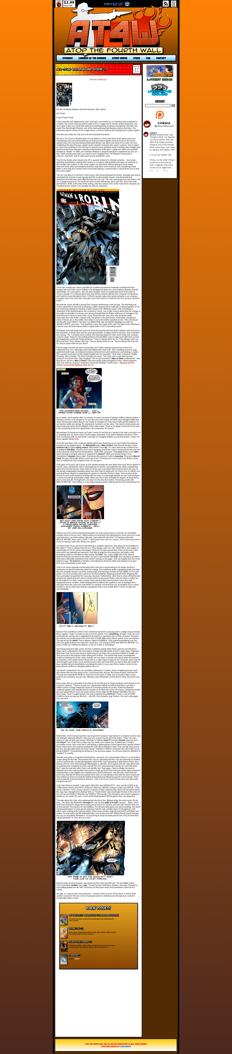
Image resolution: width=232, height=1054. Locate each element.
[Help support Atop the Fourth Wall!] (159, 119)
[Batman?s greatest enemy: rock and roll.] (116, 32)
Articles (102, 80)
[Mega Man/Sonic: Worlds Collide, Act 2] (159, 76)
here (76, 439)
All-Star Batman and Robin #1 (81, 69)
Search (159, 101)
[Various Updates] (159, 97)
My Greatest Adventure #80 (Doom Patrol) (94, 915)
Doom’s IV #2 (76, 928)
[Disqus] (98, 1002)
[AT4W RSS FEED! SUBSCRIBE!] (166, 4)
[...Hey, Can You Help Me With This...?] (116, 4)
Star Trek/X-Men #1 (80, 941)
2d (171, 135)
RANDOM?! (74, 954)
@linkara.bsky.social (164, 126)
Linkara (164, 123)
